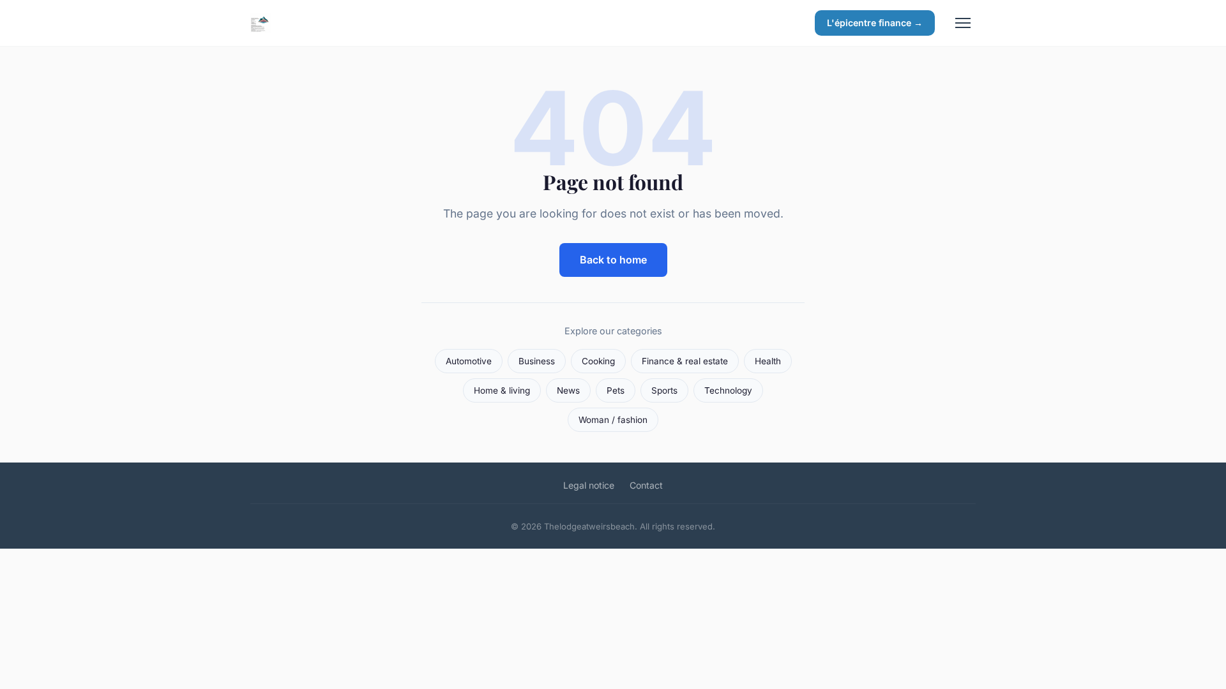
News (568, 390)
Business (536, 361)
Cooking (598, 361)
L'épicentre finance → (875, 22)
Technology (728, 390)
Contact (646, 485)
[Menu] (963, 23)
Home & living (502, 390)
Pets (615, 390)
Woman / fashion (613, 420)
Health (768, 361)
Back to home (613, 259)
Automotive (469, 361)
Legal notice (588, 485)
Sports (664, 390)
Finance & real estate (685, 361)
